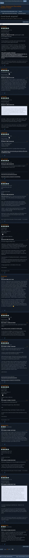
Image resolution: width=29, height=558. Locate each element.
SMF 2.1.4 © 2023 (3, 556)
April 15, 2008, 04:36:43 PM (8, 104)
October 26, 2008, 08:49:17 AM (9, 484)
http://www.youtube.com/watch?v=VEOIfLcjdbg (11, 328)
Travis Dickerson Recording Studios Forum (10, 7)
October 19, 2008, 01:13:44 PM (9, 400)
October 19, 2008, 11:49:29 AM (9, 346)
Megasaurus (4, 425)
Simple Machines (9, 556)
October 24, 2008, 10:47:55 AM (9, 430)
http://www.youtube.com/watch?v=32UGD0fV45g (10, 176)
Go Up (1, 549)
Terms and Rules (22, 556)
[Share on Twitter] (4, 65)
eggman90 (4, 69)
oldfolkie (3, 182)
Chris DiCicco (4, 225)
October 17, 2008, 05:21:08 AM (9, 322)
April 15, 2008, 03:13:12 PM (8, 77)
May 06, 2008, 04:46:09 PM (8, 164)
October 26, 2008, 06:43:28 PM (9, 530)
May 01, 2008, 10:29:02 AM (8, 141)
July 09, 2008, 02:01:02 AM (8, 239)
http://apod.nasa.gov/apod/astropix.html (9, 174)
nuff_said (3, 27)
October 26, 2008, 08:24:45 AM (9, 460)
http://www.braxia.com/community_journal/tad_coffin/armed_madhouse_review (14, 152)
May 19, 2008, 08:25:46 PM (8, 194)
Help (17, 556)
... (10, 549)
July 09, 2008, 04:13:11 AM (8, 279)
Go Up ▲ (27, 556)
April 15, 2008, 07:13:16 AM (8, 34)
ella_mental (4, 159)
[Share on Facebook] (2, 65)
